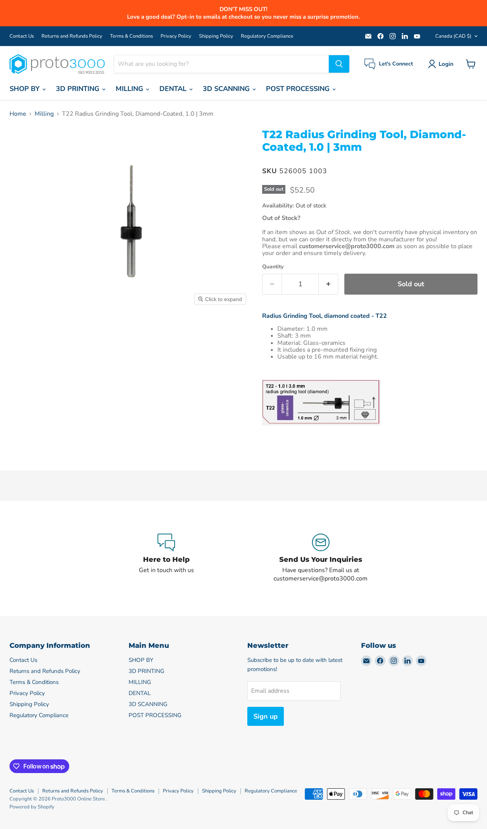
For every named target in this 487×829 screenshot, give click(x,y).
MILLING (130, 88)
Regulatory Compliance (267, 36)
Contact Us (22, 36)
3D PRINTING (78, 88)
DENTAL (173, 88)
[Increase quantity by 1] (328, 284)
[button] (442, 64)
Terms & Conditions (131, 36)
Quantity (272, 267)
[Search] (339, 64)
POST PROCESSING (298, 88)
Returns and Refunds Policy (71, 36)
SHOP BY (25, 88)
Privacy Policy (176, 36)
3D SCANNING (227, 88)
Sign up (265, 716)
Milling (44, 113)
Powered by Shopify (32, 806)
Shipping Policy (216, 36)
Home (18, 113)
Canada (453, 36)
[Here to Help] (166, 558)
